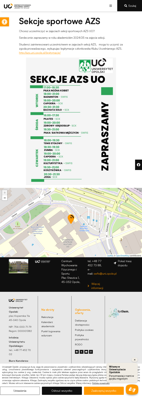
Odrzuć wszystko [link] (61, 390)
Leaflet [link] (110, 255)
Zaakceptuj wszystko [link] (103, 390)
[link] (4, 21)
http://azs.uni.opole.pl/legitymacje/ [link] (40, 52)
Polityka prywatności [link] (101, 383)
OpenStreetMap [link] (123, 255)
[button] (111, 6)
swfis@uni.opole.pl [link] (105, 273)
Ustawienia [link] (20, 390)
